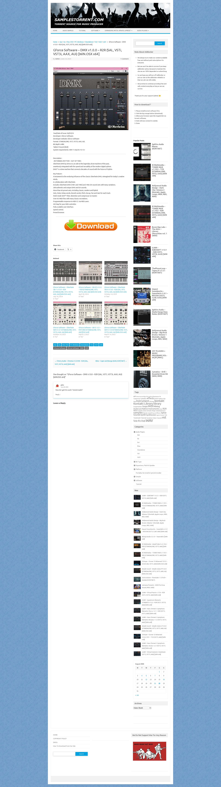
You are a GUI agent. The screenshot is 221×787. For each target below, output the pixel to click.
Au (64, 42)
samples (138, 412)
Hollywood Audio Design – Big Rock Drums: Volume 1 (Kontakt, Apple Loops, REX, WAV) (153, 523)
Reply (57, 394)
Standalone (89, 42)
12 (146, 679)
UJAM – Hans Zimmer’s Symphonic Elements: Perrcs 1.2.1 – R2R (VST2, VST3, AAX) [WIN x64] (153, 611)
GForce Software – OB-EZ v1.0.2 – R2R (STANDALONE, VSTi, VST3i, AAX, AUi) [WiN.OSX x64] (90, 289)
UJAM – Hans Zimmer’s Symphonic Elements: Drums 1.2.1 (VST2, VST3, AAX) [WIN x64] (154, 645)
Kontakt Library (143, 403)
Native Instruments (150, 409)
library (157, 403)
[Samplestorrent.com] (110, 27)
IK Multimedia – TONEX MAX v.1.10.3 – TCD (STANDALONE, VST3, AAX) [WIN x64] (154, 505)
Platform (139, 469)
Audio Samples (68, 30)
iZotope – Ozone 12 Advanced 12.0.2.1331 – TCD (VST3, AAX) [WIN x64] (154, 637)
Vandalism (149, 418)
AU (142, 396)
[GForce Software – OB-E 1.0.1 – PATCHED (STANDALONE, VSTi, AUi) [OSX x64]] (90, 313)
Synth (143, 415)
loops (145, 406)
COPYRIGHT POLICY (60, 738)
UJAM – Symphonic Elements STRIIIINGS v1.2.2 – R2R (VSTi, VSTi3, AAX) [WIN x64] (154, 602)
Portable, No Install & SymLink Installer (148, 473)
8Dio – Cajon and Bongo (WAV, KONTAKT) (111, 361)
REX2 (135, 411)
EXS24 (156, 398)
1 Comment (124, 59)
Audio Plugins (142, 30)
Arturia (138, 396)
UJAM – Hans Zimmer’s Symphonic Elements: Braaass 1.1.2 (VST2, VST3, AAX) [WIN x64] (154, 619)
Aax (61, 42)
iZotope (151, 401)
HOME (55, 735)
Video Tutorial (157, 418)
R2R (86, 348)
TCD (165, 415)
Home (55, 30)
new (161, 409)
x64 (104, 42)
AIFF (134, 396)
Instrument (142, 400)
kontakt (159, 400)
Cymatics (144, 398)
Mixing (157, 406)
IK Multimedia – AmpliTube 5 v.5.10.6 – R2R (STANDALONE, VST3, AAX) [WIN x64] (154, 546)
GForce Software (59, 348)
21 (155, 683)
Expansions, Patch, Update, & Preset (118, 30)
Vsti (143, 420)
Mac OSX (70, 42)
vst (164, 417)
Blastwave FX (156, 396)
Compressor (136, 398)
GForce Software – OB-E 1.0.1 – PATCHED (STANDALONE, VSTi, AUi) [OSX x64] (90, 330)
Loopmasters (137, 406)
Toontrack (136, 418)
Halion (161, 398)
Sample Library (142, 410)
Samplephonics (160, 410)
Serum (145, 413)
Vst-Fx (137, 420)
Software (95, 30)
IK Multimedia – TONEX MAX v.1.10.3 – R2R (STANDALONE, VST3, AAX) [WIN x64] (154, 555)
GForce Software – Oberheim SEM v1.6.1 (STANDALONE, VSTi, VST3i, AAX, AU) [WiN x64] (64, 330)
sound (150, 413)
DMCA (55, 742)
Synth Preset (160, 415)
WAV (149, 420)
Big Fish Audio (147, 396)
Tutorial (82, 30)
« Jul (137, 695)
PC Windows (79, 42)
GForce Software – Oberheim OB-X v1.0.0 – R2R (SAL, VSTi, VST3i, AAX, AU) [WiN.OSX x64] (115, 289)
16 (164, 679)
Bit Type (138, 462)
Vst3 (100, 42)
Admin (57, 59)
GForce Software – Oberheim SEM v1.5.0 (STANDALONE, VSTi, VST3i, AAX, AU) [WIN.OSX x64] (115, 330)
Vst (96, 42)
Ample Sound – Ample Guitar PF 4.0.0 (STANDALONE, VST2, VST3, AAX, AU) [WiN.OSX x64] (154, 571)
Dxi (138, 442)
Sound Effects (156, 413)
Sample (138, 476)
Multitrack (137, 409)
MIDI (150, 406)
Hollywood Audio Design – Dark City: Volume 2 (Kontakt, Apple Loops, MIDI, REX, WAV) (154, 514)
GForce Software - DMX (75, 348)
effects (150, 398)
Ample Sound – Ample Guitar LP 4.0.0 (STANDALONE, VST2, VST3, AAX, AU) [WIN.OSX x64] (154, 628)
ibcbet (134, 767)
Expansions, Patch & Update (145, 465)
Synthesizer (151, 415)
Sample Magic (151, 410)
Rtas (138, 446)
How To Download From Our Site (64, 746)
